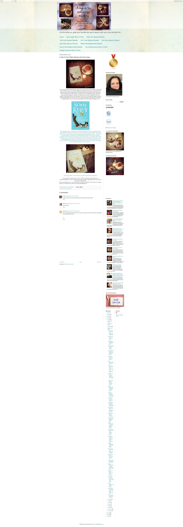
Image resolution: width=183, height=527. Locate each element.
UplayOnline (65, 211)
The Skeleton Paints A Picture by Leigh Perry (111, 404)
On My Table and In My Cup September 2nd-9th (110, 450)
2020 (108, 314)
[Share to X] (79, 187)
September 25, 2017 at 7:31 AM (74, 203)
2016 (108, 512)
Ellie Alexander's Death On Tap (111, 363)
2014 (108, 516)
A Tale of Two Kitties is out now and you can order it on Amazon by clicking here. (80, 175)
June (109, 502)
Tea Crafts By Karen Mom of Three (96, 47)
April (109, 505)
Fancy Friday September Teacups (110, 496)
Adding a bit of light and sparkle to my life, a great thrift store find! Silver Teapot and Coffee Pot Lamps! (118, 275)
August (109, 499)
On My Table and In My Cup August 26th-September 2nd (111, 491)
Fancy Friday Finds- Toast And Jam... (110, 338)
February (110, 509)
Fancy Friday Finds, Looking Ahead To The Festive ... (111, 376)
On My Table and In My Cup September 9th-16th (110, 409)
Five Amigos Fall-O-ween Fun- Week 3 (110, 399)
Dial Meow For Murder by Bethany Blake (111, 419)
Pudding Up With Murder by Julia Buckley (110, 473)
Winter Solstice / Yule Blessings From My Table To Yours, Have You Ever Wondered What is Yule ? (118, 230)
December (110, 321)
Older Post (99, 262)
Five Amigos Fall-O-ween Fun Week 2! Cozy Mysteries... (110, 439)
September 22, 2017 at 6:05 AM (72, 196)
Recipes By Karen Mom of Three (70, 50)
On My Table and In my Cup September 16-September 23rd (110, 369)
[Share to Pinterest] (82, 187)
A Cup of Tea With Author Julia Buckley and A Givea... (110, 432)
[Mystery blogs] (113, 69)
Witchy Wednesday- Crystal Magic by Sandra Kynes (110, 425)
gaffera (93, 524)
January (109, 510)
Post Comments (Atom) (69, 264)
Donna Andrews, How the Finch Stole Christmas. (110, 394)
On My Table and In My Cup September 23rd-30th (110, 332)
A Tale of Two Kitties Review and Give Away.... (110, 382)
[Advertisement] (80, 251)
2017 (108, 319)
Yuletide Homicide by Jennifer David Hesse (110, 445)
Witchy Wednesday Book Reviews (91, 43)
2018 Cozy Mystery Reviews (69, 40)
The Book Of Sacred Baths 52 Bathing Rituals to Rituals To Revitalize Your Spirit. (118, 202)
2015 (108, 514)
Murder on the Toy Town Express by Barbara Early (110, 352)
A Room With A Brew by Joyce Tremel (111, 347)
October (109, 326)
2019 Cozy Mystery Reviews (96, 37)
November (110, 323)
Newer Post (62, 262)
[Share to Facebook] (80, 187)
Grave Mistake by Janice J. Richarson (111, 461)
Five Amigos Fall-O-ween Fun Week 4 (110, 358)
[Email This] (76, 187)
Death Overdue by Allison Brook (111, 485)
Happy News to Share (117, 264)
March (109, 507)
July (109, 500)
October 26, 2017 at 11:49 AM (74, 211)
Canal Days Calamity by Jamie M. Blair (111, 343)
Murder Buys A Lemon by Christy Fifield (117, 211)
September (110, 328)
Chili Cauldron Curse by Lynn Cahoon (117, 248)
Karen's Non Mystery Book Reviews (71, 47)
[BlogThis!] (78, 187)
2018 (108, 317)
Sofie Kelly (69, 188)
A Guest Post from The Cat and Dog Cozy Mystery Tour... (118, 220)
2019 (108, 316)
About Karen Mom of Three (75, 37)
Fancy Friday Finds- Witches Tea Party (110, 415)
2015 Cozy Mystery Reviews (69, 43)
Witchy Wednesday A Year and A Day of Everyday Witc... (111, 467)
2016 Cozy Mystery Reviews (110, 40)
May (109, 504)
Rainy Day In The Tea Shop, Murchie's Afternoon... (118, 283)
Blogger (101, 524)
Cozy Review (65, 188)
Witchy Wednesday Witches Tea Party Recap (110, 388)
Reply (64, 199)
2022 (108, 312)
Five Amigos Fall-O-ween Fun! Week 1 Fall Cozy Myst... (111, 479)
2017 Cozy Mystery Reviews (90, 40)
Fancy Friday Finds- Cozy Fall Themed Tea (110, 456)
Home (61, 37)
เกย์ (63, 217)
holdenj (64, 196)
